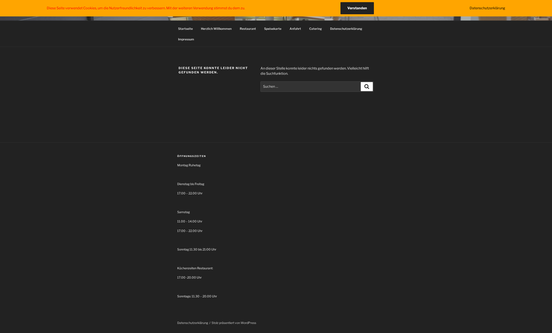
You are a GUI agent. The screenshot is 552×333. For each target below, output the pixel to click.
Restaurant (248, 28)
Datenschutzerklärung (346, 28)
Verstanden (357, 8)
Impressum (186, 39)
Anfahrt (295, 28)
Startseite (185, 28)
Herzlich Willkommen (216, 28)
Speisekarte (272, 28)
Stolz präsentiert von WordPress (234, 323)
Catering (315, 28)
